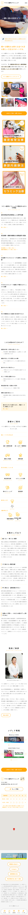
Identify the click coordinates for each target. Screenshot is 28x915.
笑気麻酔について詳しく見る (7, 248)
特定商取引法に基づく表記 (14, 878)
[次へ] (26, 740)
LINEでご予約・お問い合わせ (14, 113)
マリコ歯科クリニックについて (11, 76)
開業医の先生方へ (14, 864)
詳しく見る (3, 227)
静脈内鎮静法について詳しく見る (8, 249)
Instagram (14, 869)
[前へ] (2, 740)
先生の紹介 (6, 715)
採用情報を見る (14, 874)
